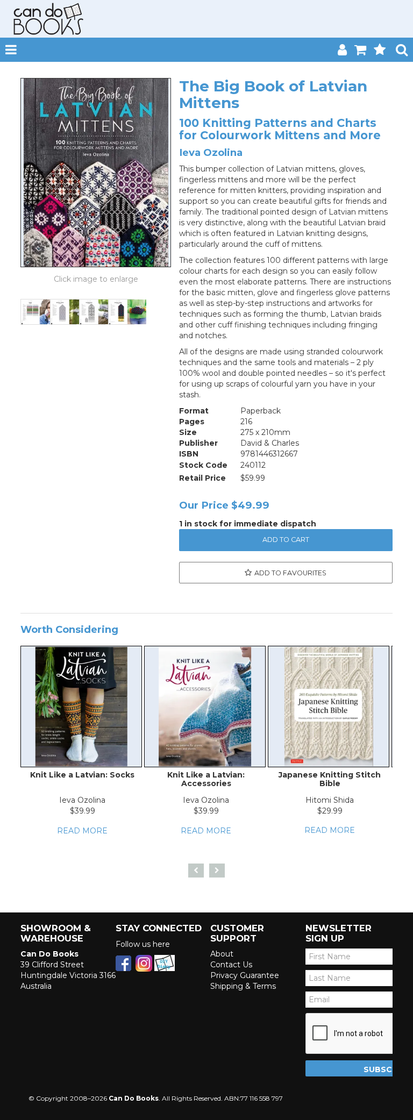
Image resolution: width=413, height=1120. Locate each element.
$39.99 (82, 811)
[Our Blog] (164, 962)
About (221, 954)
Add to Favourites (290, 573)
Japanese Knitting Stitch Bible (330, 779)
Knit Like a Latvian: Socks (82, 775)
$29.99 (330, 811)
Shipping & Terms (243, 986)
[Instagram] (144, 962)
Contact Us (231, 964)
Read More (82, 831)
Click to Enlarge (95, 279)
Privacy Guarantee (244, 975)
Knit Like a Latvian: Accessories (206, 779)
